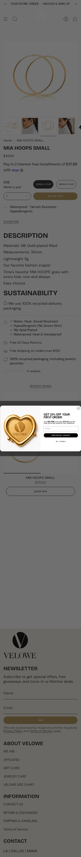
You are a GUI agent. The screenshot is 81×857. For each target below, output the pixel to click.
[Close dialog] (78, 408)
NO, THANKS (61, 441)
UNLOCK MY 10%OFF (60, 435)
